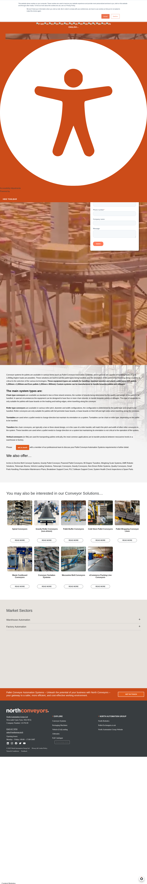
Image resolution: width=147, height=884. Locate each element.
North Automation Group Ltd (17, 717)
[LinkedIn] (7, 743)
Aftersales (55, 734)
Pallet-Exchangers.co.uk (107, 725)
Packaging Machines (59, 725)
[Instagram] (12, 743)
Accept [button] (105, 16)
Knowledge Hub (62, 742)
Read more (20, 540)
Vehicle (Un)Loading (60, 729)
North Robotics (103, 721)
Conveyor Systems (59, 721)
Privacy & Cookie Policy (39, 748)
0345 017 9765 (11, 729)
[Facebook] (16, 743)
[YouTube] (24, 743)
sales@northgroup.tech (14, 732)
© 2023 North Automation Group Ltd (18, 748)
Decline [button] (115, 16)
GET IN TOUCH (131, 694)
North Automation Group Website (110, 729)
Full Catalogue (57, 738)
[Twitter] (20, 743)
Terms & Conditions (12, 751)
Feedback (24, 751)
